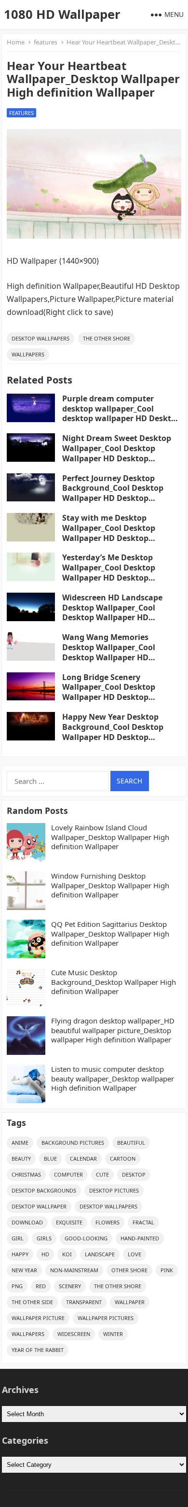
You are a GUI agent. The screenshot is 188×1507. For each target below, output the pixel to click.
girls (44, 1238)
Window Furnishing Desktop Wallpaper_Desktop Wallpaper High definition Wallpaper (110, 885)
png (17, 1286)
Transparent (84, 1302)
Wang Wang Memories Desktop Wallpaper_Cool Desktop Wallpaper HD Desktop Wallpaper (108, 652)
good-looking (86, 1238)
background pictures (72, 1142)
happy (20, 1254)
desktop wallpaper (39, 1206)
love (134, 1254)
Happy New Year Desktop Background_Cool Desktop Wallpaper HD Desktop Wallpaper (112, 731)
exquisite (69, 1222)
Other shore (129, 1270)
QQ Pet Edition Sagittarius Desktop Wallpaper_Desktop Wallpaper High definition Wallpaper (110, 934)
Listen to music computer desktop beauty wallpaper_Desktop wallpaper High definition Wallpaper (112, 1079)
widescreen (73, 1333)
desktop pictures (114, 1190)
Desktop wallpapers (40, 338)
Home (16, 42)
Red (41, 1286)
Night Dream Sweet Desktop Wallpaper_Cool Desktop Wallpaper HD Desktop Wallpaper (116, 453)
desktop (134, 1174)
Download (27, 1222)
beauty (21, 1158)
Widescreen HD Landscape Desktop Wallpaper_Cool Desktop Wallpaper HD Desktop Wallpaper (112, 612)
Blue (50, 1158)
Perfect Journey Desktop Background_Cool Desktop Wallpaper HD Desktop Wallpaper (112, 493)
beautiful (131, 1142)
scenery (70, 1286)
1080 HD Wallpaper (62, 14)
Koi (67, 1254)
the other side (32, 1302)
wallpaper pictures (106, 1318)
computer (68, 1174)
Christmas (26, 1174)
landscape (100, 1254)
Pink (167, 1270)
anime (20, 1142)
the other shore (106, 338)
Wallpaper (130, 1302)
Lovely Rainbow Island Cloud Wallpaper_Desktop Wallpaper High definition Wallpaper (110, 837)
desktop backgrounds (44, 1190)
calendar (83, 1158)
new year (24, 1270)
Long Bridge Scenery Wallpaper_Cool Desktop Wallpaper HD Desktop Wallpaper (108, 692)
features (45, 42)
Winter (113, 1333)
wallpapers (28, 354)
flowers (107, 1222)
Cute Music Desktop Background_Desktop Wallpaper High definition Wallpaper (113, 982)
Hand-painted (140, 1238)
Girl (18, 1238)
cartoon (122, 1158)
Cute (102, 1174)
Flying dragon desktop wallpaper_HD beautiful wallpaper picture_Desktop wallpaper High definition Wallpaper (113, 1030)
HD (45, 1254)
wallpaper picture (38, 1318)
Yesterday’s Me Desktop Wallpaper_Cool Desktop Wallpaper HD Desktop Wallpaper (108, 572)
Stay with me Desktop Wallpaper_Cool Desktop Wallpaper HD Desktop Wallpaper (108, 532)
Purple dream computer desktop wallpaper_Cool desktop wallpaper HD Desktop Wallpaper (121, 413)
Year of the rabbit (38, 1349)
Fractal (143, 1222)
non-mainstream (74, 1270)
